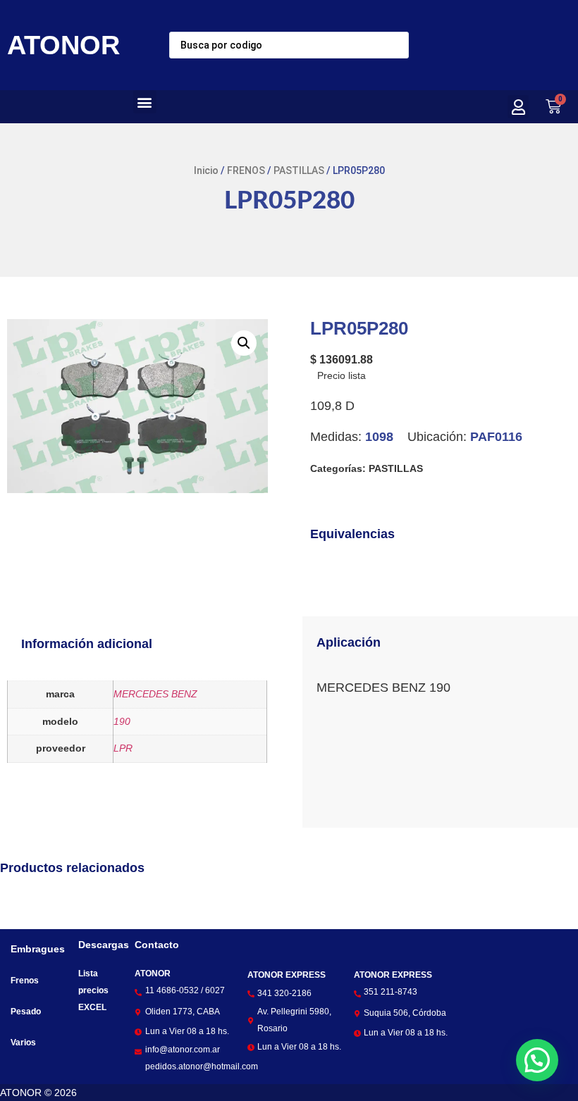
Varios (23, 1042)
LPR (123, 748)
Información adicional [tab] (86, 644)
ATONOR (63, 45)
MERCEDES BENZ (155, 693)
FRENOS (246, 170)
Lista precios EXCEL (93, 990)
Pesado (26, 1011)
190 (121, 721)
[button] (144, 101)
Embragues (38, 948)
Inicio (206, 170)
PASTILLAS (298, 170)
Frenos (25, 980)
